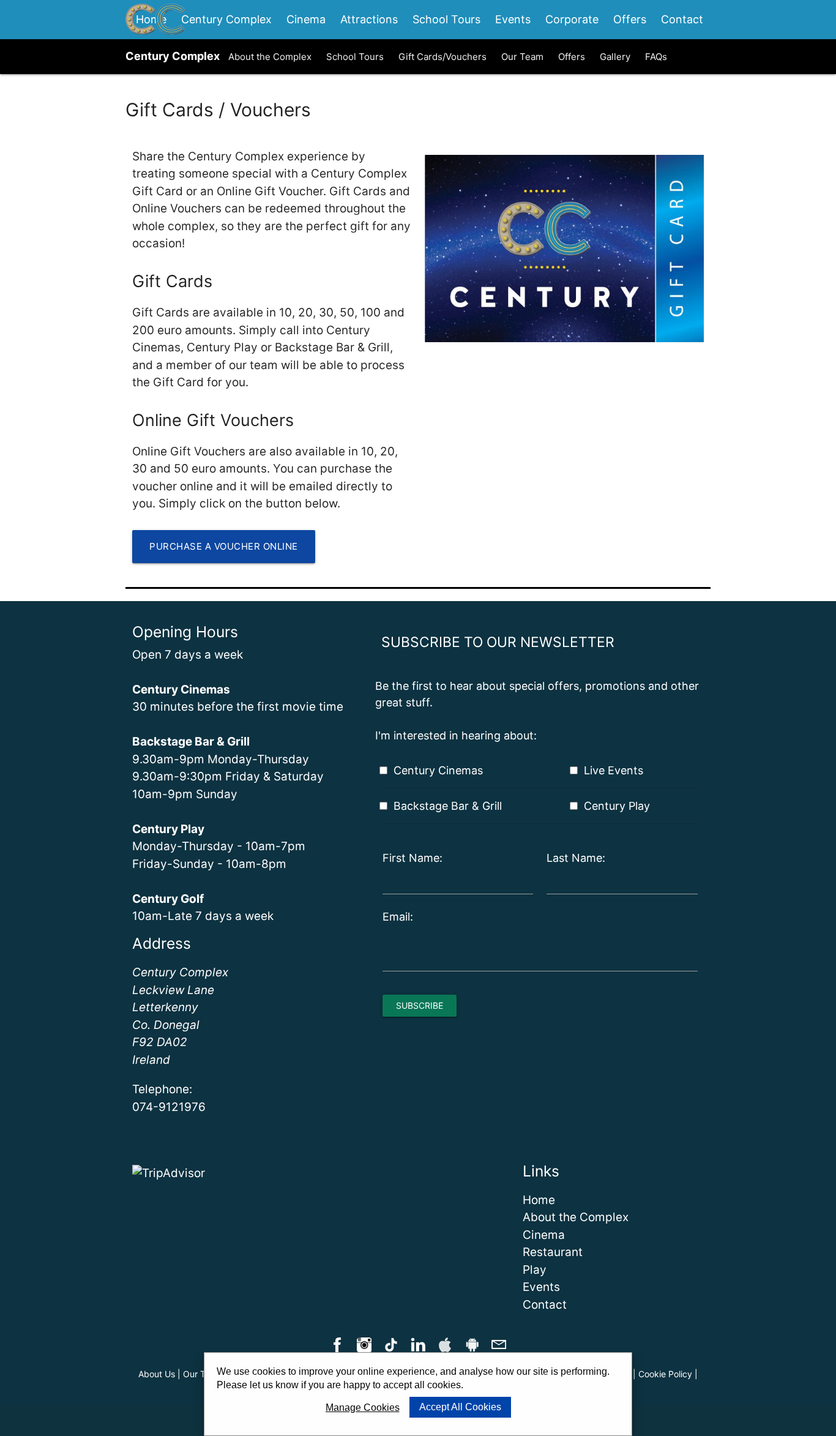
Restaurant (553, 1252)
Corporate (572, 19)
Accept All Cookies (460, 1407)
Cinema (306, 19)
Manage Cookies (363, 1407)
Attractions (369, 19)
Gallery (615, 56)
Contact (682, 19)
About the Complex (270, 56)
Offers (629, 19)
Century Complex (226, 19)
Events (513, 19)
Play (535, 1270)
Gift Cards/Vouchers (442, 56)
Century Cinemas (438, 770)
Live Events (613, 770)
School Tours (446, 19)
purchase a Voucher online (223, 546)
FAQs (656, 56)
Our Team (522, 56)
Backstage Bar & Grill (448, 805)
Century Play (617, 805)
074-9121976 (169, 1107)
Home (539, 1200)
